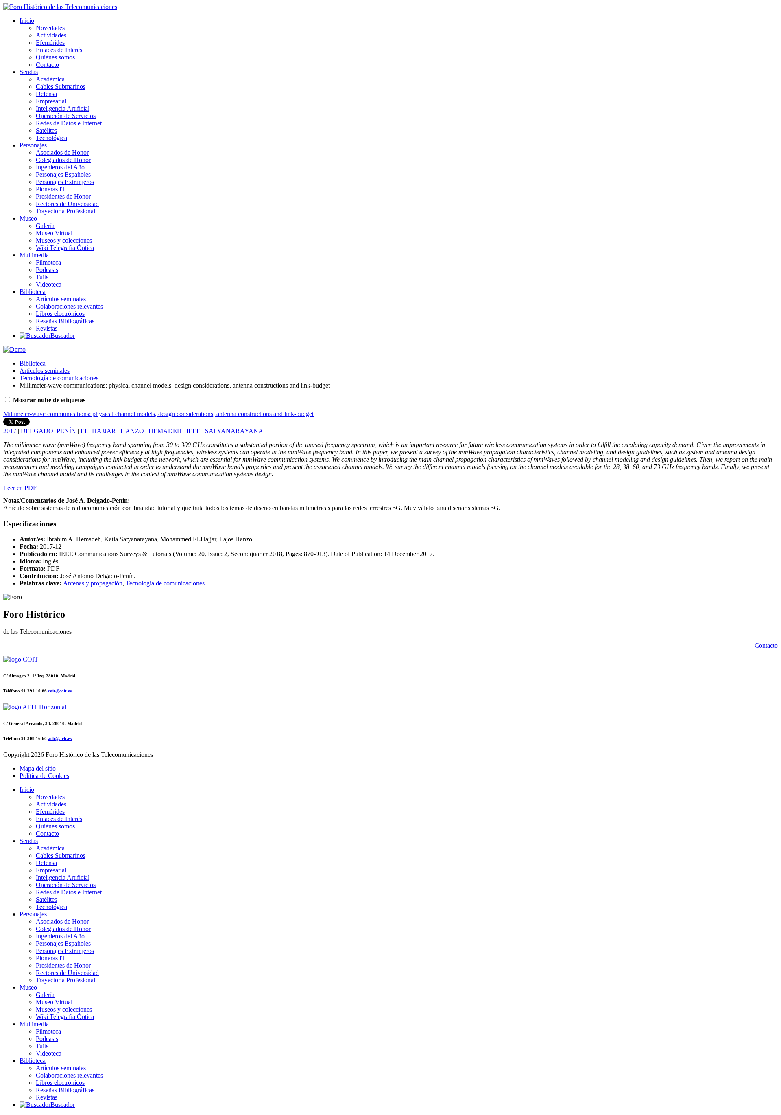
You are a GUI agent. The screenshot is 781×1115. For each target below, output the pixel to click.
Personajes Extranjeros (65, 181)
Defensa (46, 93)
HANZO (132, 430)
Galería (45, 225)
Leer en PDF (20, 487)
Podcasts (47, 269)
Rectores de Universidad (67, 203)
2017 (9, 430)
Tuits (42, 277)
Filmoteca (48, 262)
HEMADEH (165, 430)
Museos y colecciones (64, 240)
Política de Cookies (44, 775)
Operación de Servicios (66, 115)
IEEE (193, 430)
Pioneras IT (50, 189)
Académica (50, 79)
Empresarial (51, 101)
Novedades (50, 27)
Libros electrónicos (60, 313)
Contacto (47, 64)
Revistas (46, 328)
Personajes (33, 145)
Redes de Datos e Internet (69, 123)
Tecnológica (51, 137)
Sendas (29, 71)
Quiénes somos (55, 57)
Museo (28, 218)
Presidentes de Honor (63, 196)
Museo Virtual (54, 233)
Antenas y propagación (92, 583)
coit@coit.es (60, 690)
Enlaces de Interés (59, 49)
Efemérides (50, 42)
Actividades (51, 35)
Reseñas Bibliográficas (65, 321)
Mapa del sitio (38, 768)
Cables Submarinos (60, 86)
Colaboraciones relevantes (69, 306)
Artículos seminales (61, 299)
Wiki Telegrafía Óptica (65, 247)
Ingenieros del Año (60, 167)
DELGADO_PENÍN (48, 430)
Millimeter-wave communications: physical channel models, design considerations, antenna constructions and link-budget (158, 413)
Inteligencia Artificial (62, 108)
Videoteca (48, 284)
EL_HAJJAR (98, 430)
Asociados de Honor (62, 152)
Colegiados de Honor (63, 159)
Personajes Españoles (63, 174)
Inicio (27, 20)
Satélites (46, 130)
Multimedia (34, 255)
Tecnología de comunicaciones (59, 378)
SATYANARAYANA (234, 430)
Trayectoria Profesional (65, 211)
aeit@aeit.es (60, 738)
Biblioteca (33, 291)
